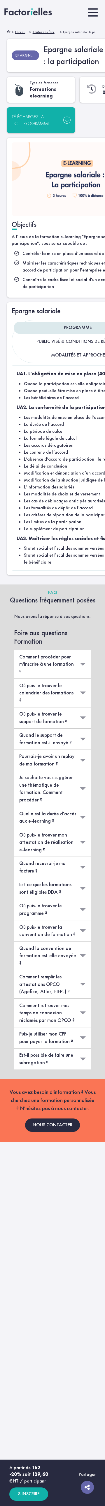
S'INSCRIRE (29, 1494)
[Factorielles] (29, 12)
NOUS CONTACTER (52, 1125)
